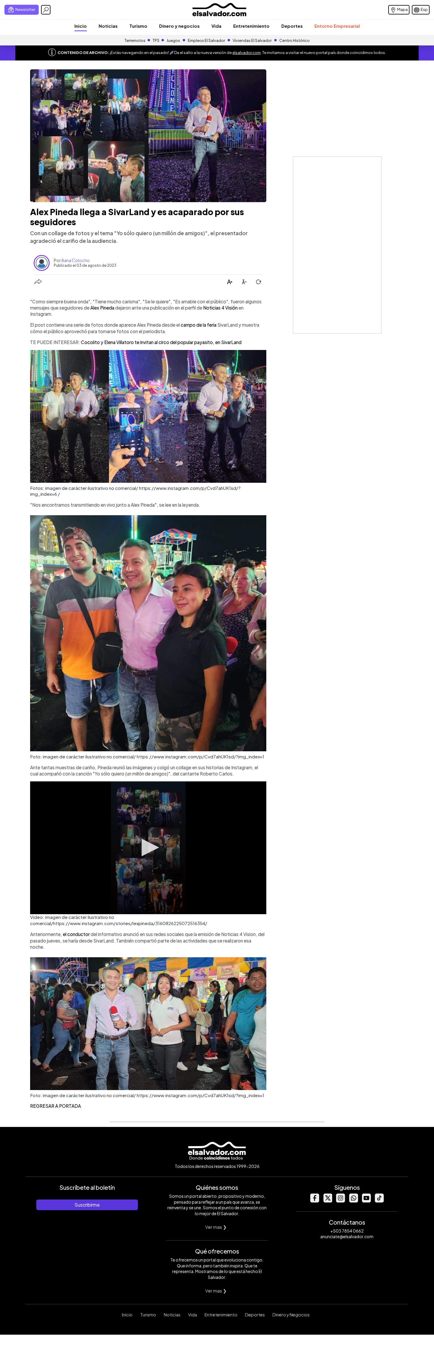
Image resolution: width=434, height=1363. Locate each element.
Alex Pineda (102, 307)
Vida (216, 26)
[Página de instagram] (340, 1201)
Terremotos (135, 40)
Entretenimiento (251, 26)
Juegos (173, 40)
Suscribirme (87, 1205)
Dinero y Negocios (291, 1314)
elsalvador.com (246, 52)
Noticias (108, 26)
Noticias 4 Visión (220, 307)
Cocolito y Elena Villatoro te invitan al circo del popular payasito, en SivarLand (161, 342)
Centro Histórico (294, 40)
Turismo (138, 26)
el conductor (77, 934)
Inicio (80, 26)
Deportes (292, 26)
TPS (156, 40)
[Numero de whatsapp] (353, 1201)
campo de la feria (198, 325)
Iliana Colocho (75, 260)
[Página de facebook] (314, 1201)
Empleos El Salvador (206, 40)
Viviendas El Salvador (252, 40)
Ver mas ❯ (216, 1227)
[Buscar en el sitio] (45, 9)
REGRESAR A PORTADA (55, 1106)
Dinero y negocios (179, 26)
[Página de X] (327, 1201)
